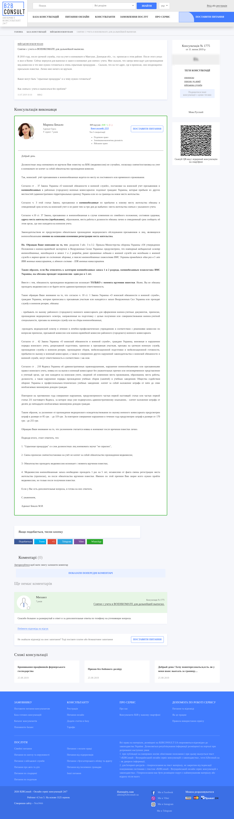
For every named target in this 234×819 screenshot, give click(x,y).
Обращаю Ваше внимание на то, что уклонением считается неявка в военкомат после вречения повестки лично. (80, 429)
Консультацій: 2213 (100, 128)
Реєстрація (72, 708)
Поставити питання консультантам (32, 708)
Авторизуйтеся (22, 565)
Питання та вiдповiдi (183, 708)
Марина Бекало (53, 124)
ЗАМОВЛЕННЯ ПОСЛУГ (134, 17)
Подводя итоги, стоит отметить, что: (40, 438)
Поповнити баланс (24, 727)
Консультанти (105, 17)
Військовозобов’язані (30, 44)
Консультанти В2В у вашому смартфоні (140, 715)
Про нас (124, 708)
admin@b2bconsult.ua (128, 794)
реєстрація (221, 5)
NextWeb (38, 803)
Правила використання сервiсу (188, 721)
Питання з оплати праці (79, 748)
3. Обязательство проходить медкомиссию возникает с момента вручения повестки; (64, 463)
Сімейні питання (23, 748)
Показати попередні (91, 573)
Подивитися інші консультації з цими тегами (197, 93)
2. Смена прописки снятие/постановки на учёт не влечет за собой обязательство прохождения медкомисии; (77, 455)
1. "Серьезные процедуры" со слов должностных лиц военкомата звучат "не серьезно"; (66, 446)
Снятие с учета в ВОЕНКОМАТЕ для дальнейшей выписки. (129, 604)
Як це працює (179, 715)
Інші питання (74, 773)
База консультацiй (46, 17)
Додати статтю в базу (78, 721)
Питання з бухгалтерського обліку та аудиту (89, 761)
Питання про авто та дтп (27, 767)
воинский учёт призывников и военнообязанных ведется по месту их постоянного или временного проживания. (85, 177)
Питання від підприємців (80, 755)
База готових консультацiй (27, 715)
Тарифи (71, 727)
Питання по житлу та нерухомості (32, 755)
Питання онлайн (77, 17)
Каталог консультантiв (25, 721)
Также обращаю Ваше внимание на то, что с (45, 295)
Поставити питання (147, 129)
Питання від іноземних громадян (84, 767)
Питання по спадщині (25, 773)
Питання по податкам (25, 779)
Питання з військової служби (29, 761)
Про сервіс (162, 17)
